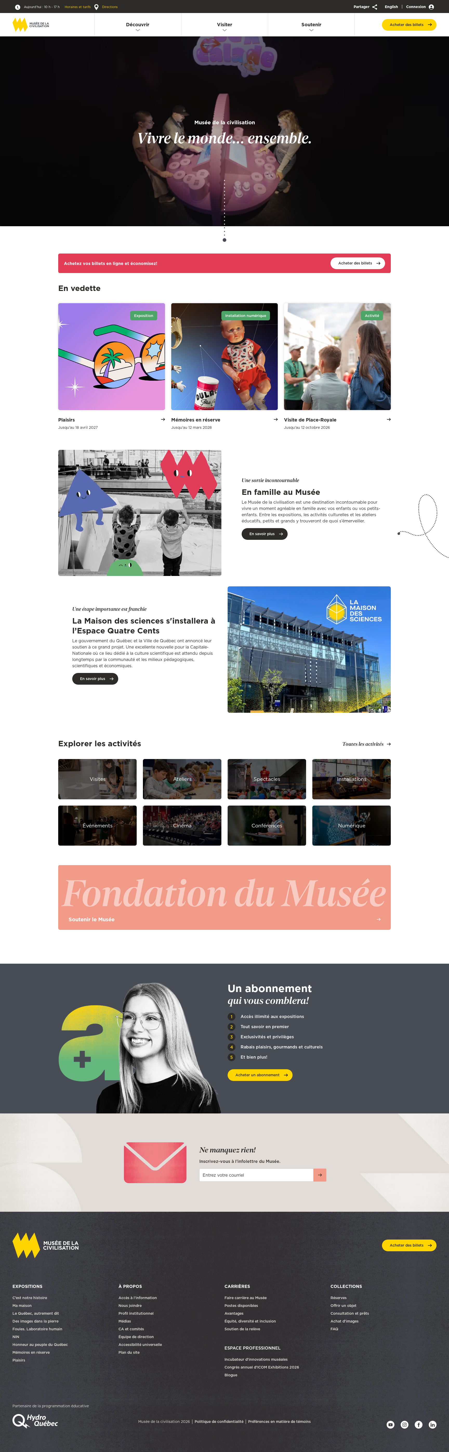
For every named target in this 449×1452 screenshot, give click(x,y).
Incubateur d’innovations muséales (256, 1359)
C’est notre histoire (29, 1297)
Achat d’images (345, 1321)
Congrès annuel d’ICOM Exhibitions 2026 (261, 1367)
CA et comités (131, 1329)
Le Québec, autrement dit (35, 1313)
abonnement (257, 1075)
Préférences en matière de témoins (279, 1421)
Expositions (27, 1286)
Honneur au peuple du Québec (40, 1344)
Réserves (339, 1297)
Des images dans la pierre (35, 1321)
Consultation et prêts (350, 1313)
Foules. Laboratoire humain (37, 1329)
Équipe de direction (136, 1336)
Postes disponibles (241, 1305)
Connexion (416, 6)
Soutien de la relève (242, 1329)
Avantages (233, 1313)
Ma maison (22, 1305)
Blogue (230, 1375)
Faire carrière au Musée (245, 1297)
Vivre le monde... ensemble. (224, 132)
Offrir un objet (344, 1305)
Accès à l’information (137, 1297)
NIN (15, 1336)
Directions (109, 7)
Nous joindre (130, 1305)
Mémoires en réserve (31, 1352)
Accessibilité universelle (140, 1344)
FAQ (334, 1329)
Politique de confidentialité (219, 1421)
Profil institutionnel (136, 1313)
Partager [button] (362, 6)
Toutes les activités (363, 744)
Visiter (224, 24)
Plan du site (129, 1352)
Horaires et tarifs (58, 7)
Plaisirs (18, 1360)
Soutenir (311, 24)
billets (407, 24)
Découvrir (137, 24)
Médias (124, 1321)
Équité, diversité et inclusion (250, 1321)
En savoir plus (262, 533)
